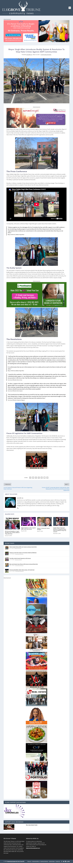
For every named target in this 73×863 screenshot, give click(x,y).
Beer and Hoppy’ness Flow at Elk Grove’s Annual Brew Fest (23, 564)
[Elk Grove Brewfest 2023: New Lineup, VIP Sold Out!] (7, 571)
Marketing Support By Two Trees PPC (15, 861)
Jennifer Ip (29, 54)
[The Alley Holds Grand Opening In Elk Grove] (7, 559)
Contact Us (57, 861)
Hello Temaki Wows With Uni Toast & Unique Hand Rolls (23, 547)
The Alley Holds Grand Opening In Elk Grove (20, 558)
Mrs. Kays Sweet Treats (31, 825)
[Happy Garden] (36, 742)
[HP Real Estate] (36, 705)
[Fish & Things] (36, 596)
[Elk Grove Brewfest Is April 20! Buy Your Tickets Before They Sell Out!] (12, 523)
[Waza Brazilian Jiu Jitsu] (36, 468)
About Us (29, 861)
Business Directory (44, 861)
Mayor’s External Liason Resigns (43, 529)
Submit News (52, 861)
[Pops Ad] (36, 632)
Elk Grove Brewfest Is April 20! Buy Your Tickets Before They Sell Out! (12, 532)
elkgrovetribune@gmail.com (33, 848)
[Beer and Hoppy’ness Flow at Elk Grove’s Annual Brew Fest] (7, 565)
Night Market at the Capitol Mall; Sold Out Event (28, 528)
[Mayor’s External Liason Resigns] (44, 521)
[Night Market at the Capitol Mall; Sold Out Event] (28, 521)
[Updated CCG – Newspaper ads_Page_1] (36, 127)
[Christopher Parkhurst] (36, 651)
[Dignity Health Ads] (36, 724)
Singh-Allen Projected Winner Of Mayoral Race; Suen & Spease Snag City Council (59, 529)
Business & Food (18, 548)
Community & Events (46, 54)
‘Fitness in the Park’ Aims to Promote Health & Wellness (22, 552)
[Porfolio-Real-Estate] (36, 780)
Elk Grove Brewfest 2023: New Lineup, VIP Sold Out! (21, 569)
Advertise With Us (36, 861)
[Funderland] (36, 669)
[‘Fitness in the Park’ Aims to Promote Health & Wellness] (7, 553)
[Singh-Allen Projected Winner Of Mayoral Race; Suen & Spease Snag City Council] (60, 521)
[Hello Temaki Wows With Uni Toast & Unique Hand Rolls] (7, 548)
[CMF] (36, 760)
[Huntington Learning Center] (36, 307)
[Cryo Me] (36, 614)
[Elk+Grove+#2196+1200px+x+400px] (36, 31)
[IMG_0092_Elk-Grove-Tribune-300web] (36, 798)
